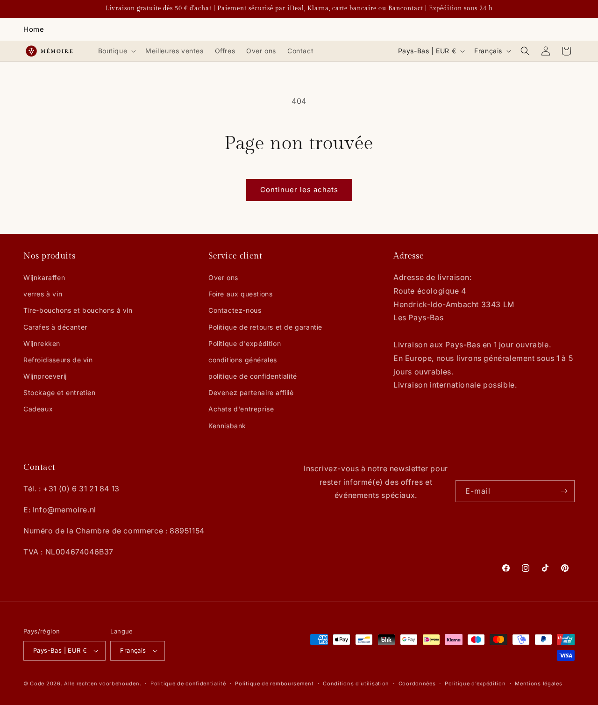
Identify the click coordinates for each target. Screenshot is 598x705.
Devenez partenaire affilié (251, 392)
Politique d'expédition (244, 343)
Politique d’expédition (475, 683)
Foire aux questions (240, 294)
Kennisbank (227, 426)
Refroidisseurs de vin (58, 360)
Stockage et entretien (59, 392)
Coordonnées (417, 683)
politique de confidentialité (252, 376)
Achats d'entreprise (241, 409)
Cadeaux (38, 409)
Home (33, 29)
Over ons (223, 277)
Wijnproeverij (45, 376)
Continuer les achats (299, 189)
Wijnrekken (41, 343)
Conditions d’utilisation (356, 683)
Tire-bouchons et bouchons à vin (78, 310)
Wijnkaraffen (44, 277)
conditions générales (242, 360)
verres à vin (42, 294)
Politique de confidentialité (188, 683)
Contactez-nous (234, 310)
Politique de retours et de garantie (265, 327)
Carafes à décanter (55, 327)
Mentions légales (538, 683)
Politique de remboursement (274, 683)
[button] (116, 51)
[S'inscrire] (564, 491)
